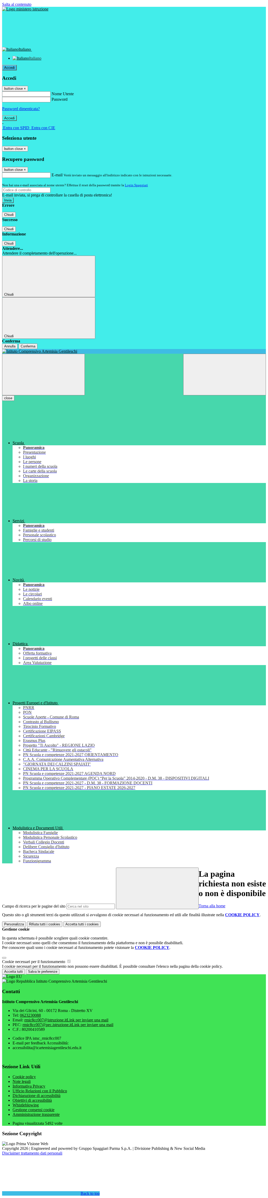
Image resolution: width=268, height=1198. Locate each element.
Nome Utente (63, 94)
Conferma (28, 346)
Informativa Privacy (29, 1086)
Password (60, 99)
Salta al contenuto (16, 4)
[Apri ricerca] (224, 374)
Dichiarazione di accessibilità (36, 1095)
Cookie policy (24, 1077)
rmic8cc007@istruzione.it (66, 1020)
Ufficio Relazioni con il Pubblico (40, 1091)
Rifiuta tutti (44, 924)
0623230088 (30, 1015)
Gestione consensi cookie (33, 1109)
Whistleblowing (26, 1105)
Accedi (9, 68)
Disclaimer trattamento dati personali (32, 1153)
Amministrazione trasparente (36, 1114)
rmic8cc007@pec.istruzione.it (68, 1024)
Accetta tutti (82, 924)
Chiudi (9, 215)
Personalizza (14, 924)
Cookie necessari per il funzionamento (34, 961)
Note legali (22, 1081)
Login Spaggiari (136, 185)
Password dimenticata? (21, 108)
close (8, 398)
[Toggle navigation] (43, 374)
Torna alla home (212, 906)
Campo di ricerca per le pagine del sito (33, 906)
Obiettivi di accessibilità (32, 1100)
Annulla (9, 346)
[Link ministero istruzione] (25, 9)
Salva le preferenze (42, 972)
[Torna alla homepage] (134, 351)
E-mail (57, 175)
